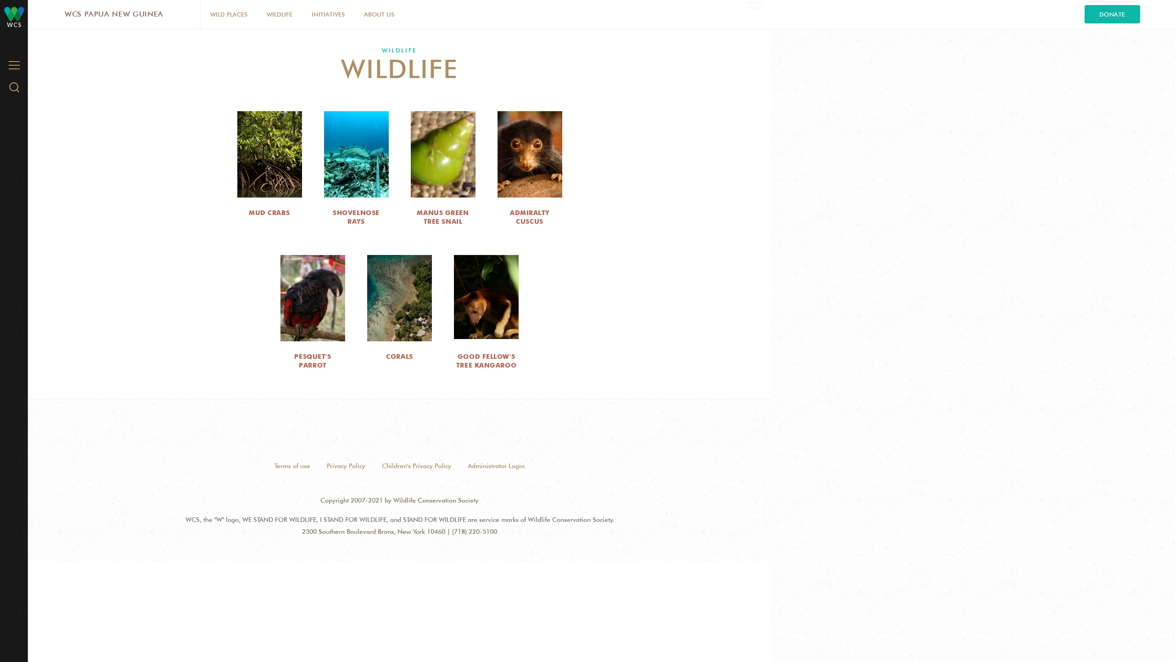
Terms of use (292, 466)
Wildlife (279, 14)
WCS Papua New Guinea (114, 14)
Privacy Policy (346, 466)
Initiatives (328, 14)
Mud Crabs (269, 212)
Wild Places (228, 14)
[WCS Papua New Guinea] (14, 13)
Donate (1112, 14)
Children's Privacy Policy (416, 466)
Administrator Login (496, 466)
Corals (399, 356)
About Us (379, 14)
